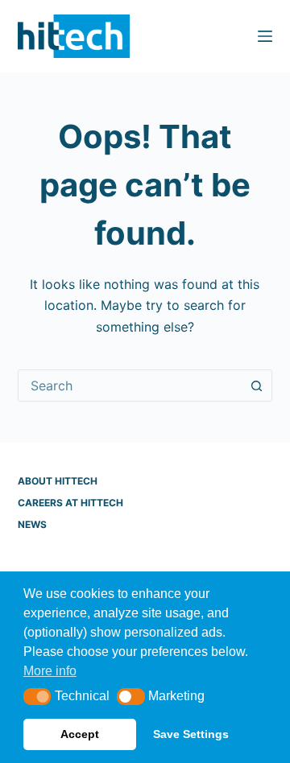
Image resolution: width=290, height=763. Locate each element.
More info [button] (50, 671)
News (32, 524)
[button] (37, 696)
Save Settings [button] (191, 734)
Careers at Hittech (70, 503)
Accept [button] (79, 734)
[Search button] (256, 385)
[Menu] (265, 36)
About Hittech (57, 481)
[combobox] (130, 385)
